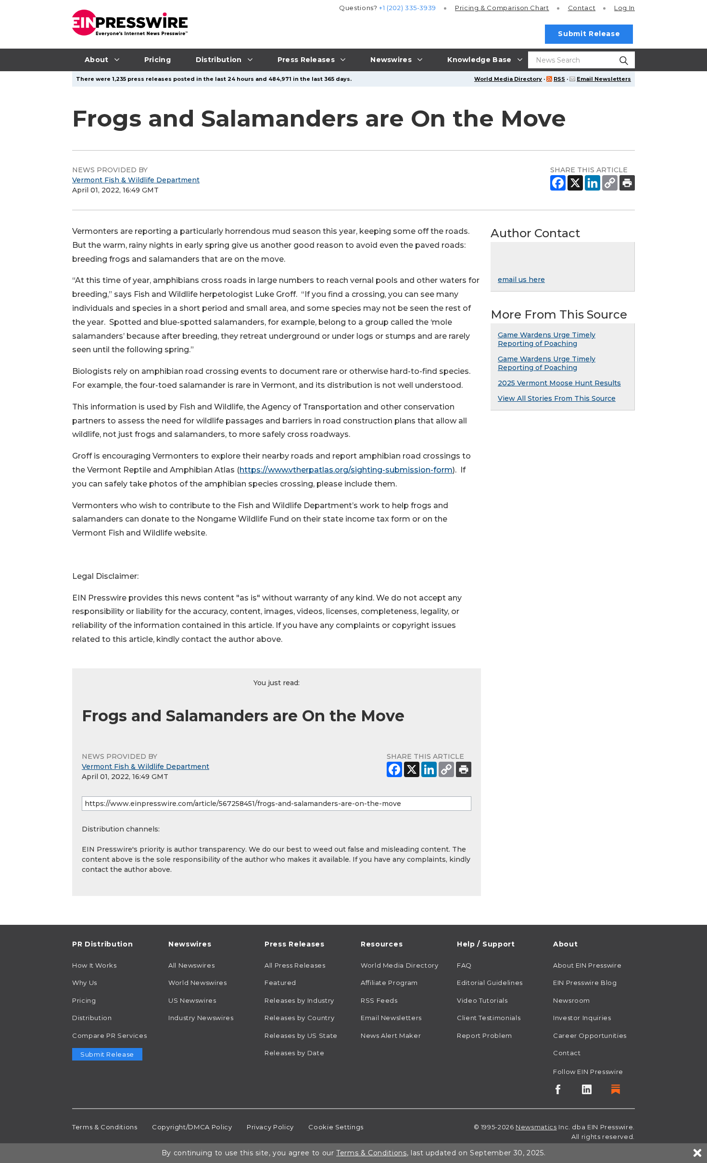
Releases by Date (294, 1053)
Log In (624, 8)
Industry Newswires (201, 1018)
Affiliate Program (389, 982)
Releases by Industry (299, 1000)
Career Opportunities (590, 1035)
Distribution (92, 1018)
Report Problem (484, 1035)
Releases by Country (299, 1018)
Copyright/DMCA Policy (192, 1127)
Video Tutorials (482, 1000)
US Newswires (192, 1000)
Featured (280, 982)
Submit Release (589, 33)
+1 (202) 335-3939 (407, 8)
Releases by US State (301, 1035)
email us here (521, 279)
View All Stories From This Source (557, 398)
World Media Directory (508, 79)
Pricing (502, 8)
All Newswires (191, 965)
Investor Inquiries (582, 1018)
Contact (581, 8)
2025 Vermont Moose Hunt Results (559, 383)
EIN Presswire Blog (585, 982)
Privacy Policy (270, 1127)
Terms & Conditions (105, 1127)
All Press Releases (295, 965)
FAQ (464, 965)
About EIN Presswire (587, 965)
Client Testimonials (488, 1018)
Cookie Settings (336, 1127)
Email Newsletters (604, 79)
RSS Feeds (379, 1000)
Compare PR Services (109, 1035)
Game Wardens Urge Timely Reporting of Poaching (546, 339)
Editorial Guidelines (490, 982)
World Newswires (197, 982)
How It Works (94, 965)
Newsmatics (536, 1127)
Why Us (84, 982)
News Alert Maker (391, 1035)
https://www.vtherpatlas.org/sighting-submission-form (346, 469)
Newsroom (571, 1000)
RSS (559, 79)
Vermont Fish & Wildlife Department (136, 180)
